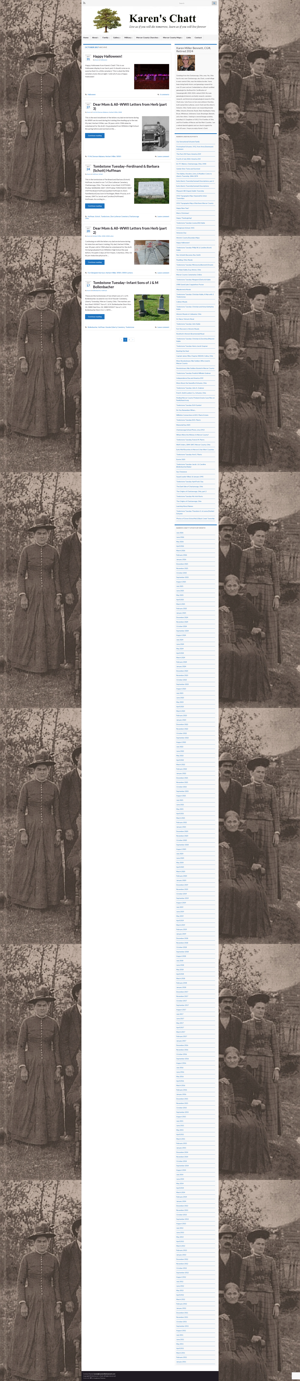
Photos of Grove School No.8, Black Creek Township (195, 518)
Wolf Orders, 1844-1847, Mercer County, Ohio (193, 445)
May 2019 (180, 916)
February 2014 (181, 1197)
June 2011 (180, 1339)
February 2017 (181, 1036)
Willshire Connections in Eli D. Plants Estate (192, 415)
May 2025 (180, 595)
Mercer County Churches (147, 37)
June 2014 (180, 1179)
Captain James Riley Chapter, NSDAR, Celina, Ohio (194, 356)
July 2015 (179, 1121)
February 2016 (181, 1090)
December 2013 (182, 1206)
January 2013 (181, 1255)
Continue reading (95, 136)
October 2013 (181, 1215)
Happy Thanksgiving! (184, 218)
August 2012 (181, 1277)
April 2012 (180, 1295)
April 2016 (180, 1081)
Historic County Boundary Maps (188, 238)
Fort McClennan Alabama (100, 112)
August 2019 (181, 903)
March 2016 (180, 1085)
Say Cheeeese (181, 472)
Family (106, 37)
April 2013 (180, 1241)
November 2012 (182, 1264)
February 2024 (181, 662)
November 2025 (182, 568)
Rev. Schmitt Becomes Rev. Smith (188, 255)
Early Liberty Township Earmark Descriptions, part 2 (195, 181)
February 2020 (181, 876)
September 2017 (182, 1005)
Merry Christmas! (182, 213)
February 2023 (181, 715)
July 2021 (179, 800)
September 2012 (182, 1273)
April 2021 (180, 813)
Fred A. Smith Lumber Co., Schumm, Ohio (191, 393)
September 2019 (182, 898)
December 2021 (182, 778)
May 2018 (180, 969)
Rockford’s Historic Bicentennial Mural (190, 334)
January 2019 (181, 934)
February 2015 (181, 1143)
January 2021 (181, 827)
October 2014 (181, 1161)
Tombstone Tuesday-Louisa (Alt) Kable (190, 223)
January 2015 (181, 1148)
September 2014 (182, 1166)
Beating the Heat (182, 351)
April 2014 (180, 1188)
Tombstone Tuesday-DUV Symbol (188, 405)
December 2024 (182, 617)
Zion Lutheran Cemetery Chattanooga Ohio (112, 217)
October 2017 (181, 1001)
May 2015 (180, 1130)
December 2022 (182, 724)
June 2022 (180, 751)
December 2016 (182, 1045)
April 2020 (180, 867)
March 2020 (180, 871)
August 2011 (181, 1331)
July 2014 (179, 1175)
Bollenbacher (96, 290)
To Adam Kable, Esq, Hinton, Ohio (188, 270)
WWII (120, 112)
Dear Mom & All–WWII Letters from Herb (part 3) (130, 106)
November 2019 (182, 889)
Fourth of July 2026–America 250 (188, 159)
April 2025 (180, 600)
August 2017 (181, 1010)
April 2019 (180, 920)
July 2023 (179, 693)
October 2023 (181, 680)
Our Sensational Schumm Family (188, 142)
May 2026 (180, 542)
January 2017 (181, 1041)
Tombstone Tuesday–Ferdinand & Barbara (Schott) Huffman (126, 168)
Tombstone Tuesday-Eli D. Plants (188, 420)
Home (85, 37)
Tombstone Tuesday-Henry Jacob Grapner (192, 346)
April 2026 (180, 546)
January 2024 (181, 666)
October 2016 (181, 1054)
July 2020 (179, 854)
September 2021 (182, 791)
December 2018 (182, 938)
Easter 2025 (180, 459)
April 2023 (180, 707)
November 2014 (182, 1157)
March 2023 (180, 711)
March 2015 (180, 1139)
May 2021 (180, 809)
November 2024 (182, 622)
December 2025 (182, 564)
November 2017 (182, 996)
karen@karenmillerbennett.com (104, 1374)
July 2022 (179, 747)
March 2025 (180, 604)
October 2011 (181, 1322)
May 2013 (180, 1237)
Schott (101, 174)
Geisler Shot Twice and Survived (188, 169)
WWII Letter (110, 236)
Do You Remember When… (186, 410)
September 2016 (182, 1059)
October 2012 (181, 1268)
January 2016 (181, 1094)
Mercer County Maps (172, 37)
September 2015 (182, 1112)
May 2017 (180, 1023)
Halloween (103, 60)
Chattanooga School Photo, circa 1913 (190, 430)
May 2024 (180, 649)
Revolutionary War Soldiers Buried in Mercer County (195, 368)
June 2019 (180, 912)
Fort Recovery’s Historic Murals (187, 329)
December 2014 (182, 1152)
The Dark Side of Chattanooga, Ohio (189, 486)
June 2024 (180, 644)
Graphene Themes (99, 1378)
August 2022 (181, 742)
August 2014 (181, 1170)
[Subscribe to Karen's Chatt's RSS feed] (84, 2)
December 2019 (182, 885)
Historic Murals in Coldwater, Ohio (188, 314)
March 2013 (180, 1246)
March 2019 (180, 925)
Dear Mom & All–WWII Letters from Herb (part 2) (130, 230)
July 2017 (179, 1014)
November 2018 (182, 943)
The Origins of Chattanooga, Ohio (188, 501)
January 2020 (181, 880)
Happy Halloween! (107, 56)
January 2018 (181, 987)
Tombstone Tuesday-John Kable (188, 324)
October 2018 (181, 947)
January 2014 (181, 1201)
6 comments (164, 94)
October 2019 (181, 894)
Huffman (95, 174)
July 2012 (179, 1281)
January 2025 (181, 613)
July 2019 (179, 907)
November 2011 (182, 1317)
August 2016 (181, 1063)
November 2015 (182, 1103)
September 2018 (182, 952)
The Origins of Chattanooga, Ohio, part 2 (191, 491)
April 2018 (180, 974)
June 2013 (180, 1232)
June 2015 (180, 1125)
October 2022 (181, 733)
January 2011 (181, 1362)
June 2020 (180, 858)
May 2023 (180, 702)
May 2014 (180, 1183)
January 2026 (181, 559)
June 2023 (180, 698)
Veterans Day (181, 233)
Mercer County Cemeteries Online (189, 275)
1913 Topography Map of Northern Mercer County (194, 203)
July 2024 (179, 640)
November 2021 (182, 782)
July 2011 (179, 1335)
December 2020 (182, 831)
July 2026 (179, 533)
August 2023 (181, 689)
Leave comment (163, 156)
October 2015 (181, 1108)
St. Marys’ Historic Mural (185, 319)
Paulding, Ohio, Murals (184, 260)
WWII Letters (127, 273)
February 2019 (181, 929)
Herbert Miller (113, 112)
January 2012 (181, 1308)
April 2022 (180, 760)
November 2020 (182, 836)
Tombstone (105, 216)
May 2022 (180, 756)
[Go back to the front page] (150, 20)
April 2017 (180, 1027)
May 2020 (180, 863)
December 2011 (182, 1313)
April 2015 (180, 1134)
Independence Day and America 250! (189, 378)
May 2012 (180, 1290)
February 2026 (181, 555)
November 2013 (182, 1210)
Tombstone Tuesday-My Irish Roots (189, 496)
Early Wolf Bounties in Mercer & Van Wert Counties (195, 450)
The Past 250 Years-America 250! (188, 154)
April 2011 (180, 1348)
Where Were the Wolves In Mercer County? (192, 435)
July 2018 (179, 961)
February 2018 (181, 983)
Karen (97, 60)
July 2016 (179, 1068)
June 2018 (180, 965)
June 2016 (180, 1072)
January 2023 (181, 720)
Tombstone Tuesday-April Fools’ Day (189, 482)
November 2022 (182, 729)
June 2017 (180, 1019)
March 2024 (180, 657)
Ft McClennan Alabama (96, 156)
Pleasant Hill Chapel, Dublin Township (190, 191)
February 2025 (181, 608)
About (95, 37)
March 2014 (180, 1192)
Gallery (116, 37)
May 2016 (180, 1076)
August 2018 (181, 956)
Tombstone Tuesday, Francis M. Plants (190, 440)
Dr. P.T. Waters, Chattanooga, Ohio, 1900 (191, 164)
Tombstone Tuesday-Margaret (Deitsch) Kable (193, 280)
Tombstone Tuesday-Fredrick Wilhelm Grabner (193, 373)
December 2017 (182, 992)
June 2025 (180, 591)
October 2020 (181, 840)
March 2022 (180, 764)
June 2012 (180, 1286)
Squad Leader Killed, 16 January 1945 (189, 477)
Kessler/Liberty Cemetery (115, 327)
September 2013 (182, 1219)
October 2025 (181, 573)
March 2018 (180, 978)
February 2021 (181, 822)
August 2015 (181, 1117)
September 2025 (182, 577)
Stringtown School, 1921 (185, 228)
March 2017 (180, 1032)
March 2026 (180, 551)
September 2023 (182, 684)
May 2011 (180, 1344)
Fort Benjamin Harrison (96, 273)
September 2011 (182, 1326)
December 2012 (182, 1259)
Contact (198, 37)
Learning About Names (184, 506)
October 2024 (181, 626)
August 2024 (181, 635)
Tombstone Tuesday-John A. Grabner (190, 388)
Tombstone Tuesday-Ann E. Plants (189, 454)
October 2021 (181, 787)
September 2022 (182, 738)
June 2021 (180, 805)
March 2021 (180, 818)
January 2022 (181, 773)
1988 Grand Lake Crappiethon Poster (190, 284)
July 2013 (179, 1228)
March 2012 (180, 1299)
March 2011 (180, 1353)
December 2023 (182, 671)
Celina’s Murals (181, 302)
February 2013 (181, 1250)
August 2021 (181, 796)
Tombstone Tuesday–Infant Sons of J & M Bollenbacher (125, 284)
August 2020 (181, 849)
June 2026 (180, 537)
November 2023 (182, 675)
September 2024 (182, 631)
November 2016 (182, 1050)
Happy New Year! (182, 208)
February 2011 (181, 1357)
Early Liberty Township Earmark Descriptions (192, 186)
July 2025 (179, 586)
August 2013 (181, 1224)
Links (188, 37)
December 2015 (182, 1099)
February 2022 (181, 769)
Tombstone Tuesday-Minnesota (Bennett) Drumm (194, 265)
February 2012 (181, 1304)
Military (128, 37)
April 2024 (180, 653)
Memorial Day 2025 (183, 425)
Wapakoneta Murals (183, 289)
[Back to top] (295, 1367)
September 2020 (182, 845)
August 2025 (181, 582)
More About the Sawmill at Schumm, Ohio (191, 383)
